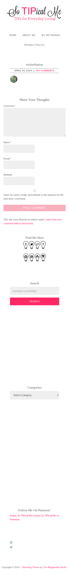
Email (7, 158)
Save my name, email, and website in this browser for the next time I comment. (33, 196)
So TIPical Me (34, 13)
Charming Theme (30, 567)
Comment (10, 106)
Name (8, 142)
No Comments (45, 70)
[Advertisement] (34, 345)
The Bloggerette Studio (55, 567)
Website (8, 174)
